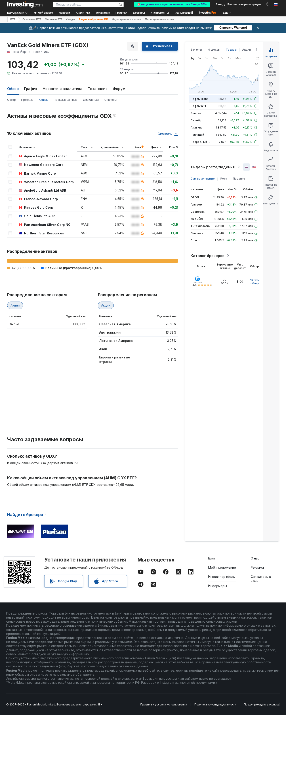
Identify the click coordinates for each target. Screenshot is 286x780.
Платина (196, 127)
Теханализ (97, 88)
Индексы (214, 49)
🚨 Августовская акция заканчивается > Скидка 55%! (172, 4)
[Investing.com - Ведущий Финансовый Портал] (24, 4)
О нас (255, 558)
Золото (196, 113)
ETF (12, 19)
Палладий (197, 134)
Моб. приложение (222, 567)
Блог (211, 558)
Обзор (11, 99)
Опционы (110, 99)
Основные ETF (32, 19)
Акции (15, 305)
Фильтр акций (184, 12)
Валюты (196, 49)
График (30, 88)
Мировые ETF (53, 19)
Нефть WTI (198, 106)
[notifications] (267, 4)
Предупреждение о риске (262, 704)
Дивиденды (91, 99)
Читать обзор (254, 281)
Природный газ (201, 142)
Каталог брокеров (207, 255)
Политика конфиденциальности (215, 704)
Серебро (197, 120)
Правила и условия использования (163, 704)
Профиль (27, 99)
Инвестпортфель (221, 577)
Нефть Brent (199, 99)
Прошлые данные (66, 99)
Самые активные (203, 178)
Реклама (257, 567)
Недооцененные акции (126, 19)
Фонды (70, 19)
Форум (119, 88)
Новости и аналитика (62, 88)
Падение (239, 178)
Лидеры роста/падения (213, 167)
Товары (231, 49)
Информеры (217, 586)
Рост (223, 178)
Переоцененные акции (159, 19)
